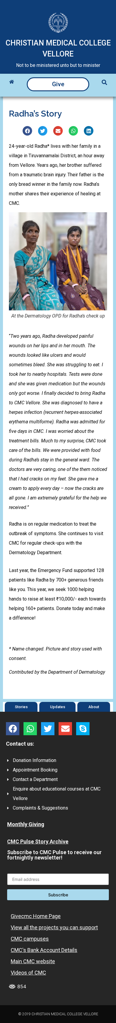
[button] (104, 82)
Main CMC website (33, 961)
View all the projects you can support (54, 927)
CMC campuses (30, 939)
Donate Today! (58, 635)
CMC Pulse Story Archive (37, 841)
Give (58, 84)
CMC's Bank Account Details (44, 950)
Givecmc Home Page (36, 916)
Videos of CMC (28, 972)
